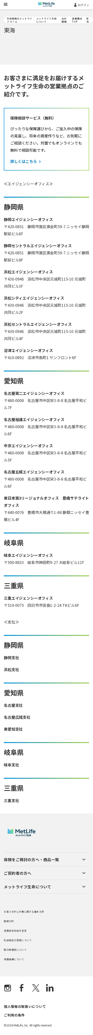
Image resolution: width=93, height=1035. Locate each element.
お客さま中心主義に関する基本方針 (24, 911)
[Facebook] (22, 988)
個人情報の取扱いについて (25, 1006)
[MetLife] (21, 835)
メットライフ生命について (46, 20)
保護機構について (14, 959)
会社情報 (64, 20)
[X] (36, 988)
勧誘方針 (9, 921)
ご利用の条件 (14, 1015)
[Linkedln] (50, 988)
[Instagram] (7, 988)
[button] (45, 859)
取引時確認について (15, 949)
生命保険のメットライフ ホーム (19, 20)
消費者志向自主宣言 (15, 930)
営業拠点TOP (77, 20)
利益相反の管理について (17, 940)
